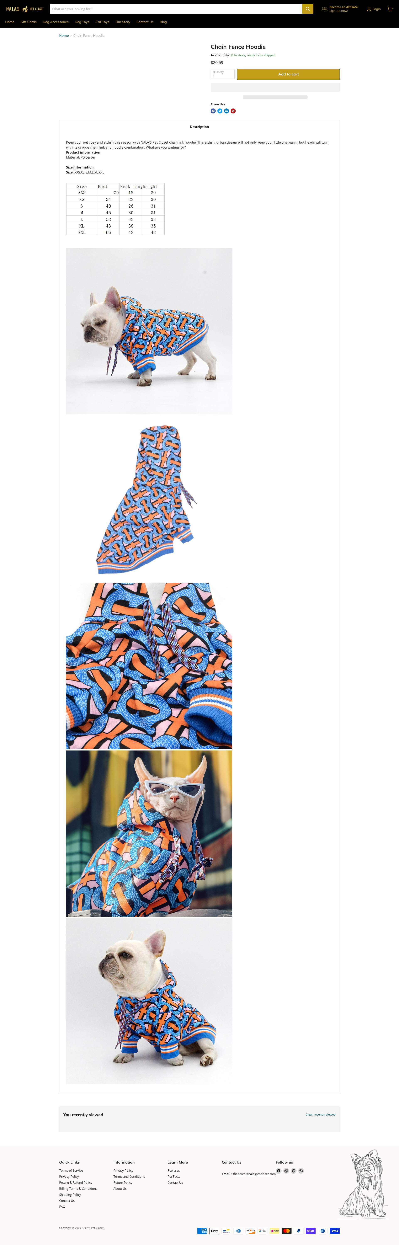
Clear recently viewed (321, 1114)
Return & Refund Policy (75, 1182)
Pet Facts (173, 1176)
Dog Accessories (56, 22)
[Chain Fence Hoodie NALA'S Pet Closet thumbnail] (67, 55)
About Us (120, 1188)
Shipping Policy (70, 1194)
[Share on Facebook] (213, 110)
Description (199, 126)
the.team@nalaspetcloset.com (254, 1174)
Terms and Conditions (129, 1176)
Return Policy (122, 1182)
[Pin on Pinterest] (233, 110)
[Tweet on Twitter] (219, 110)
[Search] (307, 9)
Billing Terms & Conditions (78, 1188)
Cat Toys (102, 22)
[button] (275, 87)
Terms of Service (71, 1170)
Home (9, 22)
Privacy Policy (69, 1176)
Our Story (123, 22)
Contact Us (145, 22)
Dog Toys (82, 22)
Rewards (173, 1170)
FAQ (62, 1206)
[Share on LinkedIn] (226, 110)
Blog (163, 22)
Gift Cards (29, 22)
